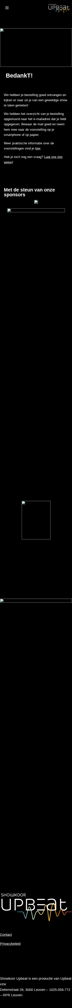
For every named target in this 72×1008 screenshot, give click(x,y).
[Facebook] (26, 17)
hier (37, 148)
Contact (6, 935)
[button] (7, 8)
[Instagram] (7, 17)
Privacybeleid (10, 944)
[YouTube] (17, 17)
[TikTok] (36, 17)
